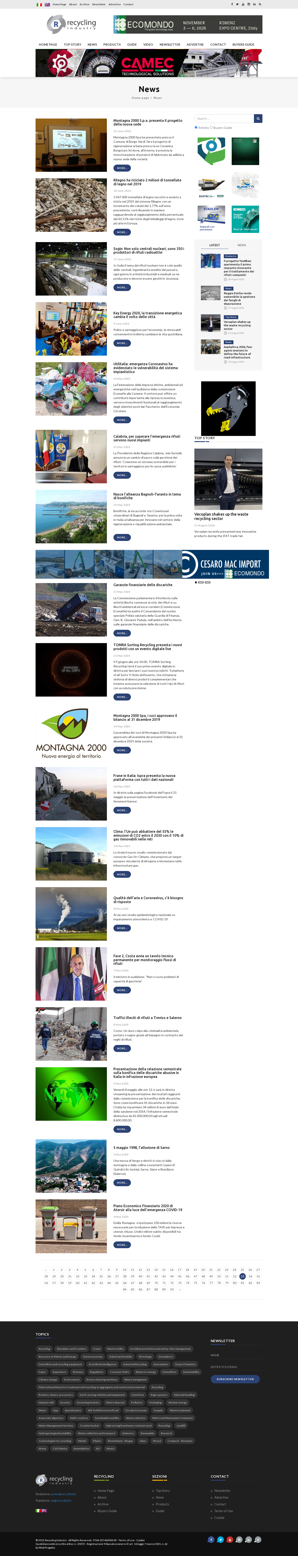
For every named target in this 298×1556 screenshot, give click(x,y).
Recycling (44, 1348)
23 (226, 1270)
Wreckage (145, 1356)
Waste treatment (180, 1410)
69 (148, 1283)
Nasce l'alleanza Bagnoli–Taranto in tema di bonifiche (147, 496)
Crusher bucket (89, 1425)
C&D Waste (60, 1448)
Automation (160, 1364)
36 (109, 1276)
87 (148, 1289)
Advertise (115, 4)
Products (231, 256)
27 (258, 1270)
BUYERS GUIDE (243, 44)
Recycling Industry (56, 1540)
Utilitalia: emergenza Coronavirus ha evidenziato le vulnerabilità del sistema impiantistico (145, 368)
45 (180, 1276)
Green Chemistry (185, 1364)
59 (70, 1283)
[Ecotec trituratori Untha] (211, 185)
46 (187, 1276)
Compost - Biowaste (180, 1440)
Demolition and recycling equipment (60, 1364)
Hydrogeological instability (55, 1433)
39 (132, 1276)
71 (164, 1283)
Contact (128, 4)
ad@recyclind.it (61, 1500)
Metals (82, 1440)
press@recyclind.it (63, 1494)
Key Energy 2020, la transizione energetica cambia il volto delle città (147, 315)
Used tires (138, 1394)
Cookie (219, 1518)
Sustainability (191, 1372)
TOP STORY (72, 44)
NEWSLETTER (170, 44)
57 (54, 1283)
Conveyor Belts (119, 1372)
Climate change (48, 1379)
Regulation (96, 1372)
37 (117, 1276)
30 (62, 1276)
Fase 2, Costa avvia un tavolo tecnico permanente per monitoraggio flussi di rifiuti (144, 960)
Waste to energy (146, 1372)
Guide (159, 1511)
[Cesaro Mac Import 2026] (152, 564)
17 (179, 1270)
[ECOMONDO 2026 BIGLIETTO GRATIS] (187, 24)
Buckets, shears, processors (56, 1394)
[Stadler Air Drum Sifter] (211, 219)
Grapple (158, 1410)
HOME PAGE (48, 44)
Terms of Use (223, 1511)
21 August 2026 (204, 525)
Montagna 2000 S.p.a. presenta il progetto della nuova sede (147, 122)
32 (77, 1276)
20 (203, 1270)
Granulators (165, 1356)
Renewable (147, 1433)
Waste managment (135, 1379)
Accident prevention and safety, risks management (160, 1348)
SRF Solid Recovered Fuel (103, 1410)
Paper (42, 1372)
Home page (140, 98)
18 (187, 1270)
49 (211, 1276)
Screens (65, 1402)
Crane (96, 1348)
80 (234, 1283)
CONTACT (218, 44)
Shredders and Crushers (71, 1348)
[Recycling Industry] (71, 24)
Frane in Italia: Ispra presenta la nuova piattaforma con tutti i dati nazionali (144, 777)
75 (195, 1283)
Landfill (181, 1425)
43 (164, 1276)
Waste (110, 1448)
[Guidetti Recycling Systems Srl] (245, 185)
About (73, 4)
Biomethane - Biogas (120, 1440)
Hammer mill (46, 1402)
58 (62, 1283)
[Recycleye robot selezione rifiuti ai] (211, 151)
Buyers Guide (107, 1511)
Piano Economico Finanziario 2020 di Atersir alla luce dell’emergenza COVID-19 (147, 1208)
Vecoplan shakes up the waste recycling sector (237, 325)
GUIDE (132, 44)
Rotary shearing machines (101, 1379)
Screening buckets (88, 1402)
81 (242, 1283)
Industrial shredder (120, 1356)
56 (46, 1283)
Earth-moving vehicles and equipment (102, 1394)
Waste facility (115, 1348)
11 (132, 1270)
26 (250, 1270)
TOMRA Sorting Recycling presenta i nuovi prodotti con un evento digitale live (147, 647)
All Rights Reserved (80, 1540)
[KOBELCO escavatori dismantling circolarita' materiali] (245, 219)
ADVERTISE (195, 44)
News (158, 98)
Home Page (59, 4)
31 (70, 1276)
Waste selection (136, 1418)
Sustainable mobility (107, 1418)
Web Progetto (47, 1547)
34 (93, 1276)
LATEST (214, 245)
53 (242, 1276)
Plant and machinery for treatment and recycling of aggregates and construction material (92, 1387)
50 (219, 1276)
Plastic (97, 1440)
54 (250, 1276)
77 (211, 1283)
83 (258, 1283)
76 (203, 1283)
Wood (157, 1440)
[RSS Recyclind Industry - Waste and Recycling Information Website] (260, 4)
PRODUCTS (112, 44)
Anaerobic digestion (51, 1418)
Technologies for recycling (55, 1440)
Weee (42, 1448)
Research (166, 1433)
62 (93, 1283)
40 (140, 1276)
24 (234, 1270)
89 (164, 1289)
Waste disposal (115, 1402)
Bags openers (159, 1394)
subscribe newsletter (235, 1379)
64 (109, 1283)
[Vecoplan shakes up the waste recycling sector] (211, 323)
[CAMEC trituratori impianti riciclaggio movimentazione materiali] (149, 63)
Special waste (73, 1410)
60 (77, 1283)
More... (122, 168)
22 (219, 1270)
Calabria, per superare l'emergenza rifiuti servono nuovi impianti (146, 438)
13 (148, 1270)
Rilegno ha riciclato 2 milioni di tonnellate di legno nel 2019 (147, 182)
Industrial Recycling (135, 1364)
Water (42, 1410)
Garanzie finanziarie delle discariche (142, 585)
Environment (72, 1379)
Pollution (136, 1402)
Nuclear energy (177, 1402)
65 (117, 1283)
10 (124, 1270)
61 (85, 1283)
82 (250, 1283)
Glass (143, 1440)
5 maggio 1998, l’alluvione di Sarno (141, 1148)
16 (171, 1270)
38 (125, 1276)
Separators (59, 1372)
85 (132, 1289)
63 (101, 1283)
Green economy (92, 1356)
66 (125, 1283)
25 (242, 1270)
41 (148, 1276)
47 (195, 1276)
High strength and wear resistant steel (129, 1425)
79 (227, 1283)
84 (125, 1289)
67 (132, 1283)
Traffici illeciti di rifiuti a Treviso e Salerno (147, 1018)
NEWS (92, 44)
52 (234, 1276)
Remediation (81, 1448)
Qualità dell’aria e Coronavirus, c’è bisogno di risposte (148, 900)
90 (172, 1289)
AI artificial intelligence (102, 1364)
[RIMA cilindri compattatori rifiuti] (245, 151)
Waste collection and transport (96, 1433)
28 (46, 1276)
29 (54, 1276)
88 (156, 1289)
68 (140, 1283)
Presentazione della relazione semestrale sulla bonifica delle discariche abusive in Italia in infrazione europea (147, 1073)
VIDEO (148, 44)
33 (85, 1276)
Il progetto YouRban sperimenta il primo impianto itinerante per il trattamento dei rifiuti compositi (239, 267)
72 (172, 1283)
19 (195, 1270)
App (55, 1410)
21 (211, 1270)
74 (187, 1283)
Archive (84, 4)
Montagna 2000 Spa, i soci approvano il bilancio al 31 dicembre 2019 (145, 717)
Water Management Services (56, 1425)
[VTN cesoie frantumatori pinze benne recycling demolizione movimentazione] (228, 408)
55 (258, 1276)
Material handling (184, 1394)
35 (101, 1276)
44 (172, 1276)
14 (156, 1270)
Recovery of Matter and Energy (57, 1356)
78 (219, 1283)
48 (203, 1276)
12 (140, 1270)
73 (180, 1283)
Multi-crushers (79, 1418)
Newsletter (99, 4)
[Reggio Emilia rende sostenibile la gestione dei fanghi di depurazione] (211, 292)
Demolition (169, 1372)
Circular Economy (136, 1410)
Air (98, 1448)
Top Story (231, 317)
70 (156, 1283)
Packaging (155, 1402)
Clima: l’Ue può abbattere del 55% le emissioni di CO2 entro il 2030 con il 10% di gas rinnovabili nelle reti (148, 835)
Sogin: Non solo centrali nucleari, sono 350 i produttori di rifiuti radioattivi (148, 251)
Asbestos (128, 1433)
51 (227, 1276)
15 (164, 1270)
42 (156, 1276)
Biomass (78, 1372)
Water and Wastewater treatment (172, 1418)
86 (140, 1289)
